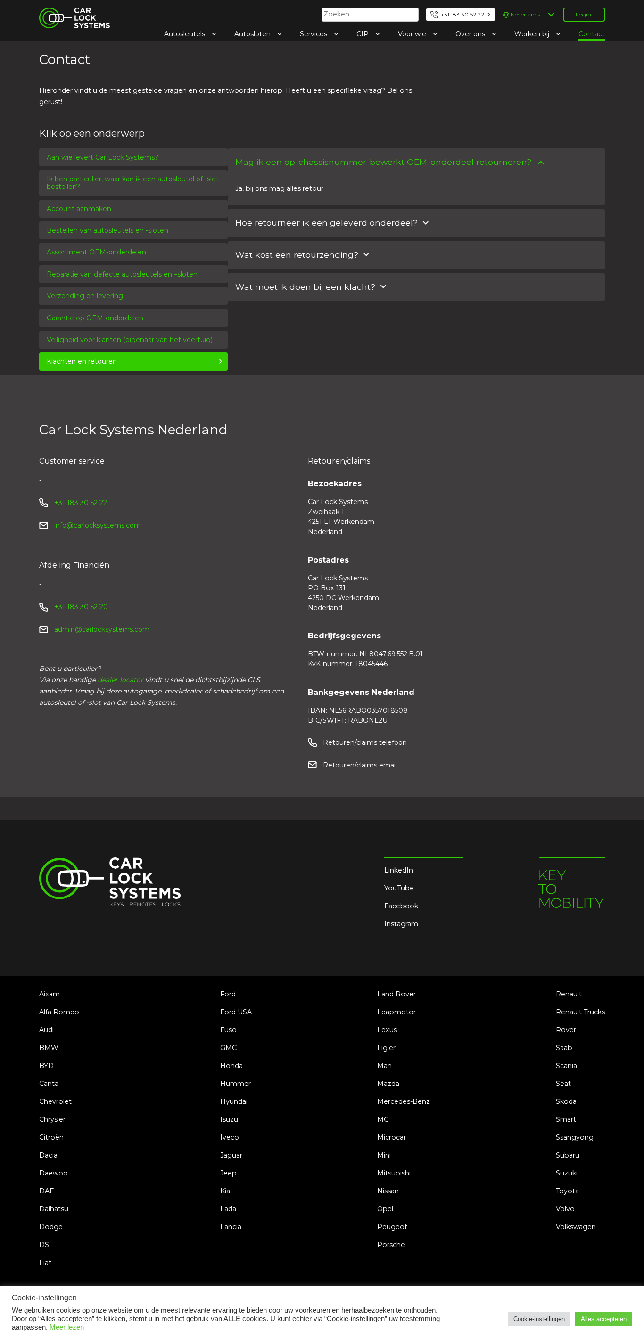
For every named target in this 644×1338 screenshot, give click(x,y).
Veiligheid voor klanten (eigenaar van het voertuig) (130, 339)
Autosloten (253, 34)
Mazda (388, 1083)
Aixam (49, 994)
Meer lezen (67, 1327)
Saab (564, 1048)
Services (314, 34)
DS (44, 1244)
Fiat (45, 1262)
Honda (231, 1065)
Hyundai (234, 1101)
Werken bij (532, 34)
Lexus (387, 1030)
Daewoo (53, 1173)
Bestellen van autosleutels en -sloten (107, 230)
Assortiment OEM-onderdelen (96, 252)
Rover (566, 1030)
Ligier (386, 1048)
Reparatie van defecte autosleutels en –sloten (122, 274)
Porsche (391, 1244)
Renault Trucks (580, 1012)
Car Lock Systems (69, 13)
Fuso (228, 1030)
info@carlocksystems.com (97, 525)
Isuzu (229, 1119)
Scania (566, 1065)
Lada (228, 1209)
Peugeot (392, 1227)
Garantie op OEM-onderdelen (95, 318)
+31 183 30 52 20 (81, 607)
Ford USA (236, 1012)
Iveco (229, 1137)
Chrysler (52, 1119)
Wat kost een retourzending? (296, 255)
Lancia (230, 1227)
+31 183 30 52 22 (462, 14)
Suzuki (567, 1173)
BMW (48, 1048)
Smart (566, 1119)
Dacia (48, 1155)
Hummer (235, 1083)
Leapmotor (396, 1012)
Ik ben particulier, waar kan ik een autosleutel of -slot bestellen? (133, 183)
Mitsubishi (394, 1173)
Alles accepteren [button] (604, 1318)
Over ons (471, 34)
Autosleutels (185, 34)
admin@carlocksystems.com (101, 629)
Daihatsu (53, 1209)
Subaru (567, 1155)
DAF (46, 1191)
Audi (46, 1030)
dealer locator (120, 680)
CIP (363, 34)
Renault (569, 994)
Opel (385, 1209)
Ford (228, 994)
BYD (46, 1065)
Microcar (391, 1137)
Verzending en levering (85, 296)
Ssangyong (575, 1137)
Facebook (401, 906)
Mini (384, 1155)
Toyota (567, 1191)
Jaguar (231, 1155)
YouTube (399, 888)
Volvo (565, 1209)
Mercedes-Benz (403, 1101)
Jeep (228, 1173)
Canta (48, 1083)
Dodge (51, 1227)
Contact (591, 34)
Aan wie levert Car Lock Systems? (102, 157)
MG (383, 1119)
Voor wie (413, 34)
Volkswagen (576, 1227)
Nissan (388, 1191)
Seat (563, 1083)
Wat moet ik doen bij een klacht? (305, 287)
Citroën (51, 1137)
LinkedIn (398, 870)
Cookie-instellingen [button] (539, 1318)
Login (583, 14)
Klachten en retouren (82, 361)
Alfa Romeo (59, 1012)
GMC (228, 1048)
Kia (225, 1191)
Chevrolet (55, 1101)
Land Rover (396, 994)
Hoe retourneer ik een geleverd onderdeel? (326, 223)
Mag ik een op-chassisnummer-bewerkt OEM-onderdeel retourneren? (383, 162)
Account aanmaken (79, 208)
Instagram (401, 924)
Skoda (566, 1101)
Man (384, 1065)
